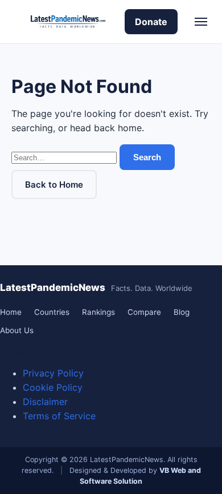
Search (147, 157)
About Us (17, 330)
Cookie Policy (53, 387)
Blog (182, 312)
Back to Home (54, 184)
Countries (51, 312)
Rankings (98, 312)
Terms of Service (59, 416)
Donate (151, 21)
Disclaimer (45, 401)
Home (11, 312)
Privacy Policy (53, 373)
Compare (144, 312)
